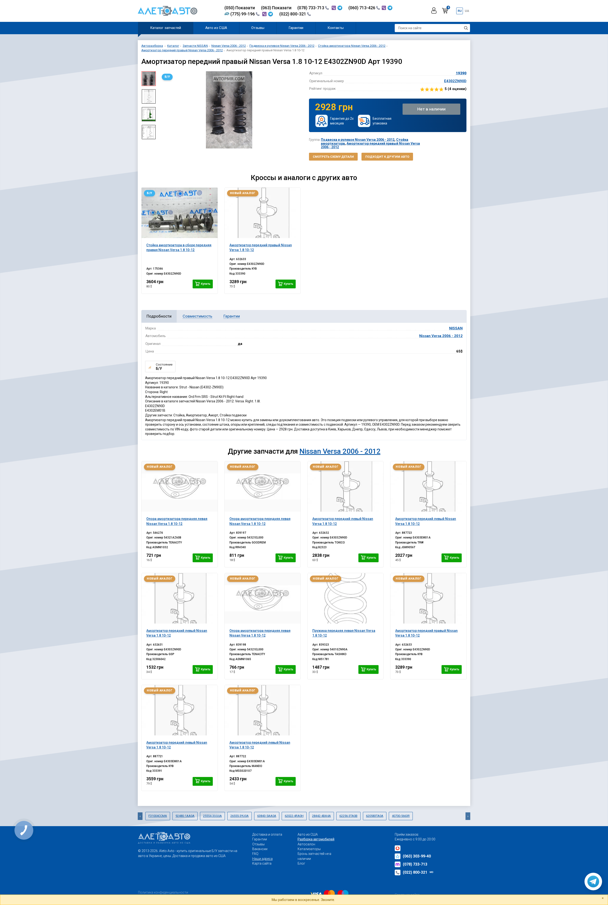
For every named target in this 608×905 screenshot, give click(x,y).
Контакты (336, 28)
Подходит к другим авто (387, 156)
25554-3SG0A (212, 816)
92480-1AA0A (185, 816)
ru (460, 11)
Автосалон (306, 844)
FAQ (255, 854)
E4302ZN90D (455, 81)
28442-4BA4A (321, 816)
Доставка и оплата (267, 834)
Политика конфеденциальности (163, 892)
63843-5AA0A (266, 816)
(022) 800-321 (293, 13)
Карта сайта (261, 863)
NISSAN (456, 328)
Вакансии (259, 849)
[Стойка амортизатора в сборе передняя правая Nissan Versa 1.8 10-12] (179, 213)
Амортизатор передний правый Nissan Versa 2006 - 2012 (370, 145)
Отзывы (257, 28)
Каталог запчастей (165, 28)
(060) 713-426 (362, 7)
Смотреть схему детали (333, 156)
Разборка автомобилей (316, 839)
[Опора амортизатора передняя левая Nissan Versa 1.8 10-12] (179, 486)
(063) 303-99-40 (417, 856)
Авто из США (216, 28)
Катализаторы (309, 849)
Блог (301, 863)
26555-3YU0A (239, 816)
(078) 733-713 (311, 7)
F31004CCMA (157, 816)
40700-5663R (401, 816)
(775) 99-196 (243, 13)
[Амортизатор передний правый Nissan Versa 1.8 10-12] (262, 213)
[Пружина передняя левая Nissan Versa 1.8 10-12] (345, 598)
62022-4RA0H (294, 816)
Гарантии (296, 28)
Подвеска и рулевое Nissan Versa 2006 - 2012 (357, 140)
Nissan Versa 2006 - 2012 (441, 336)
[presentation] (162, 110)
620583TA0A (374, 816)
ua (467, 11)
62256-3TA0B (348, 816)
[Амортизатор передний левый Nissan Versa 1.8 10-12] (345, 486)
